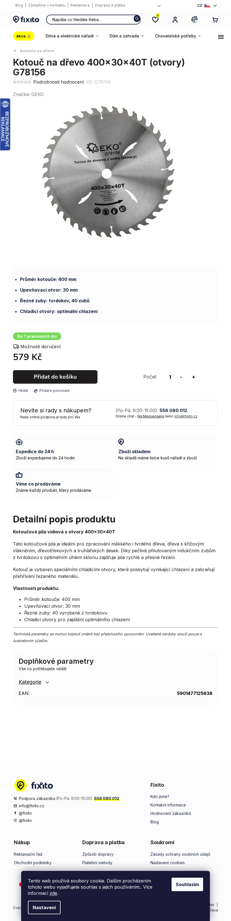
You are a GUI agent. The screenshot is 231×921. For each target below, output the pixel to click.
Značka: (28, 94)
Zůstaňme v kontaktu (46, 5)
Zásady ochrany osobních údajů (180, 854)
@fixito (25, 813)
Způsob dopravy (98, 854)
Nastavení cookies (167, 862)
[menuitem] (26, 36)
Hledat (137, 18)
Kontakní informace (168, 804)
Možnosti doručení (40, 346)
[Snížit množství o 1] (181, 377)
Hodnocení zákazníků (170, 813)
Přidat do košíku (55, 377)
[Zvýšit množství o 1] (193, 377)
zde (53, 893)
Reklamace (80, 5)
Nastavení (44, 907)
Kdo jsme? (159, 796)
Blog (19, 5)
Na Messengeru (150, 416)
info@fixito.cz (185, 416)
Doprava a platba (110, 5)
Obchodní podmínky (33, 862)
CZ (199, 5)
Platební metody (97, 862)
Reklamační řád (28, 854)
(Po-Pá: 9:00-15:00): (151, 410)
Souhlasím (187, 884)
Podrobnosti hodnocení (58, 82)
